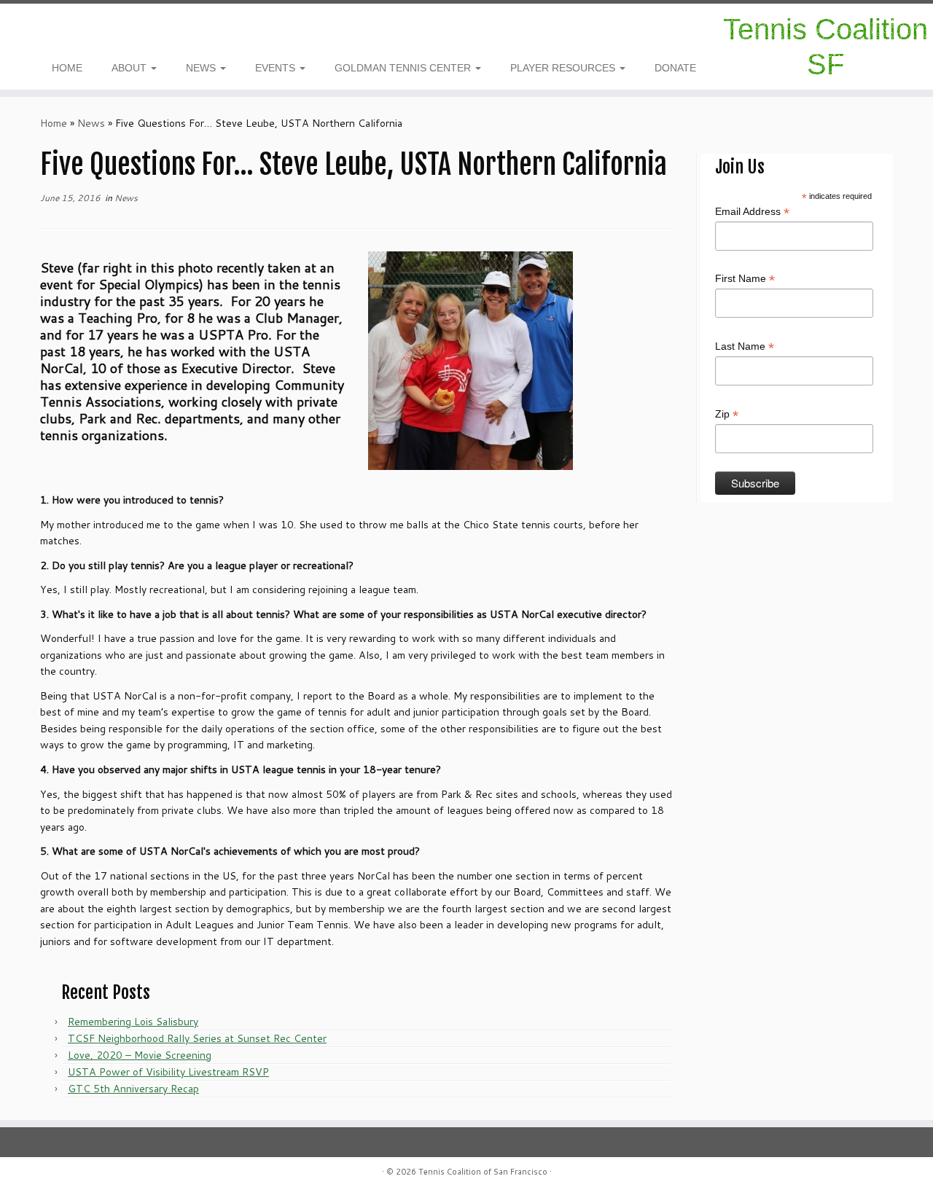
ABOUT (130, 68)
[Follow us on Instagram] (43, 31)
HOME (67, 68)
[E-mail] (62, 31)
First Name (745, 279)
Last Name (744, 347)
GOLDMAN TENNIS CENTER (404, 68)
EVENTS (276, 68)
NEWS (202, 68)
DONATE (675, 68)
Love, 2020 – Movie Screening (139, 1055)
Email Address (752, 212)
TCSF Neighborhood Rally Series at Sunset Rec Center (197, 1038)
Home (53, 123)
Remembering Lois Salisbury (133, 1021)
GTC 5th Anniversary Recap (133, 1088)
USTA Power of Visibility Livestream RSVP (168, 1072)
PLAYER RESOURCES (564, 68)
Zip (726, 414)
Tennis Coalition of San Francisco (482, 1172)
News (91, 123)
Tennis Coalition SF (825, 46)
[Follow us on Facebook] (53, 31)
